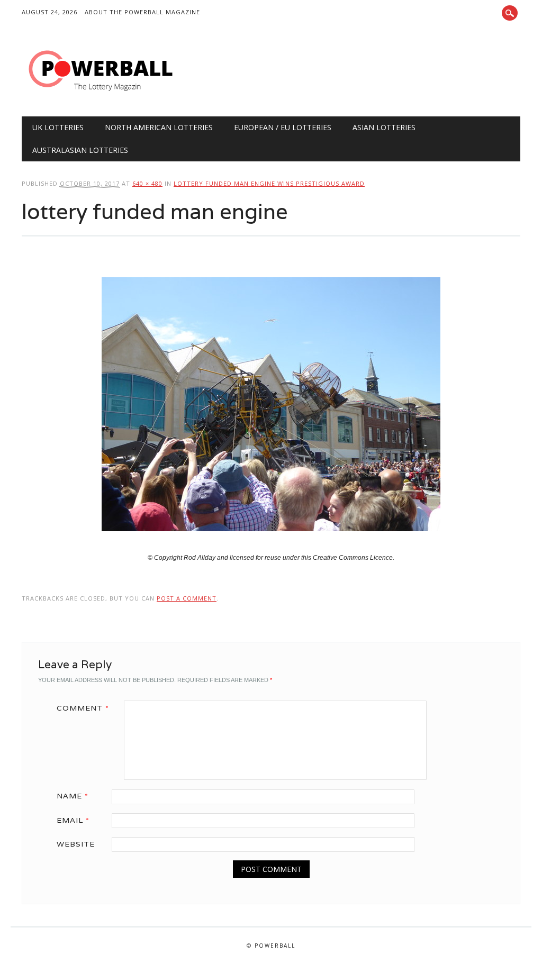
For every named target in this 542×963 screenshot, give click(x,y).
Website (76, 844)
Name (72, 796)
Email (73, 820)
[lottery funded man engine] (271, 541)
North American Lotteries (159, 127)
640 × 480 (147, 183)
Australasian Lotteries (80, 150)
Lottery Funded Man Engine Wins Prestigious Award (269, 183)
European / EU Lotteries (282, 127)
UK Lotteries (58, 127)
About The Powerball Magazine (142, 12)
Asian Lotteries (384, 127)
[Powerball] (101, 94)
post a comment (186, 598)
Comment (83, 708)
